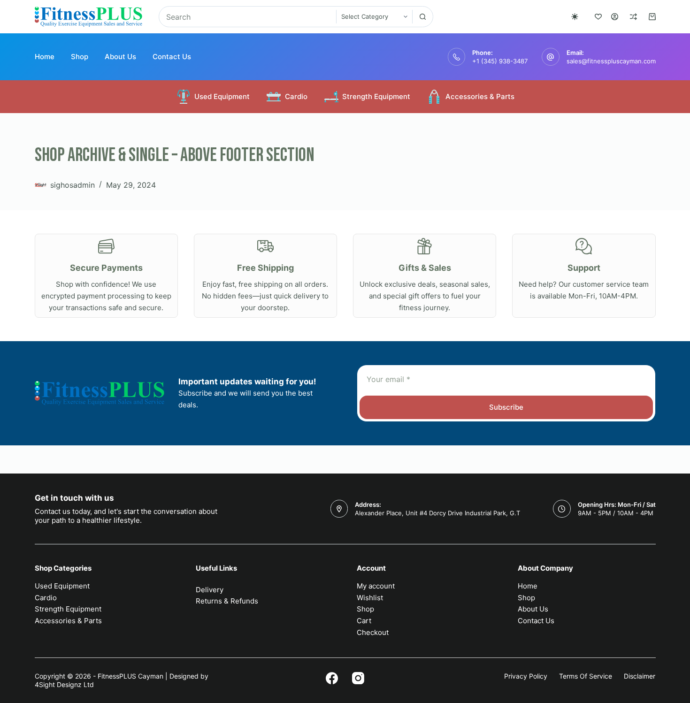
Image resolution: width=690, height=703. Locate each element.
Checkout (373, 632)
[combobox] (247, 16)
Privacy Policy (525, 676)
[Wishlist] (598, 16)
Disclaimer (639, 676)
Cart (364, 620)
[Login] (614, 16)
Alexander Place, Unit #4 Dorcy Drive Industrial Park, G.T (437, 513)
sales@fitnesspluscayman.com (611, 61)
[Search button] (423, 17)
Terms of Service (585, 676)
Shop (79, 56)
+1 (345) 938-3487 (500, 61)
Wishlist (370, 597)
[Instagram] (358, 678)
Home (44, 56)
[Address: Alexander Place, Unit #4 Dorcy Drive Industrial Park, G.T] (339, 509)
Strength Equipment (376, 96)
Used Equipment (222, 96)
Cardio (296, 96)
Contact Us (172, 56)
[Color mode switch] (574, 16)
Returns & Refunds (227, 600)
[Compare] (633, 16)
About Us (120, 56)
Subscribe (506, 407)
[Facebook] (332, 678)
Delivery (209, 589)
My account (376, 585)
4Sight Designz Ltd (64, 684)
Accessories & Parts (479, 96)
